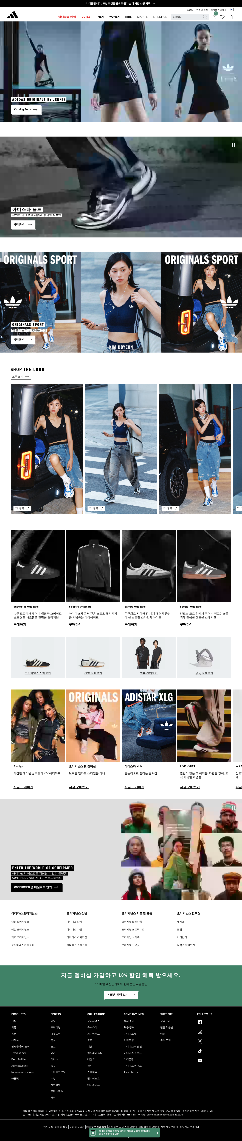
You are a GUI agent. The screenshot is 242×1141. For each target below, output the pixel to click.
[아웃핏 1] (47, 449)
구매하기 (19, 624)
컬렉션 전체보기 (186, 945)
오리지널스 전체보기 (22, 945)
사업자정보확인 (169, 1127)
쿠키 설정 (48, 1127)
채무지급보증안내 (189, 1127)
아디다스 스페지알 (77, 937)
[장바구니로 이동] (230, 17)
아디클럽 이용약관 (149, 1127)
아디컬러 (182, 937)
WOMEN (114, 17)
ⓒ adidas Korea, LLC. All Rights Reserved (121, 1136)
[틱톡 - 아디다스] (214, 1051)
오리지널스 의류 (131, 937)
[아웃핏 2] (121, 449)
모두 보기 (17, 376)
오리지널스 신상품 (132, 922)
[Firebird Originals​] (93, 580)
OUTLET (87, 17)
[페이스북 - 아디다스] (214, 1023)
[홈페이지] (12, 15)
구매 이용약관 (77, 1127)
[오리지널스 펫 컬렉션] (93, 740)
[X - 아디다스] (214, 1042)
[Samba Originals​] (149, 580)
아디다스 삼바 (74, 922)
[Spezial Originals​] (204, 580)
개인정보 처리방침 (96, 1127)
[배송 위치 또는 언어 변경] (231, 10)
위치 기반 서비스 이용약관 (122, 1127)
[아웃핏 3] (195, 449)
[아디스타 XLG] (149, 740)
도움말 (190, 10)
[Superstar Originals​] (38, 580)
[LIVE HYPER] (204, 740)
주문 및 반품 (202, 10)
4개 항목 (19, 508)
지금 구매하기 (23, 787)
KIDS (128, 17)
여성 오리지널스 (20, 929)
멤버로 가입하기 (218, 10)
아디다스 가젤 (74, 929)
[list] (121, 451)
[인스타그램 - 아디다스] (214, 1032)
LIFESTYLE (160, 17)
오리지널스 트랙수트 (133, 929)
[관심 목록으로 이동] (222, 17)
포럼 (179, 929)
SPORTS (142, 17)
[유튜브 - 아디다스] (214, 1061)
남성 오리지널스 (20, 922)
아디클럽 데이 (67, 17)
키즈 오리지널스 (20, 937)
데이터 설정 (61, 1127)
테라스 (180, 922)
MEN (101, 17)
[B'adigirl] (38, 740)
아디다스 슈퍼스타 (77, 945)
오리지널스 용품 (131, 945)
